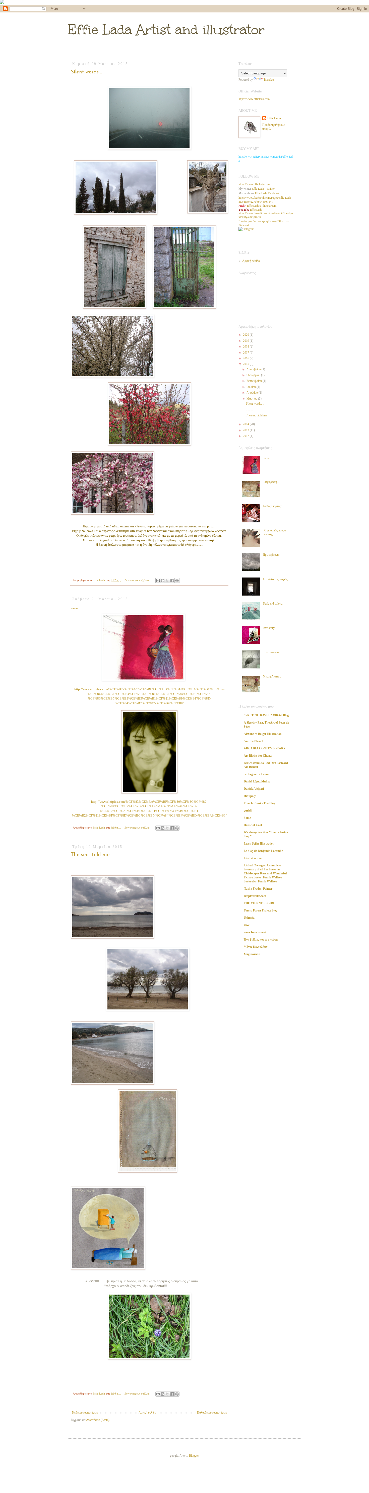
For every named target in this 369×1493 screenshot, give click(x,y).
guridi (248, 810)
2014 (246, 424)
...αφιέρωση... (271, 482)
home (247, 818)
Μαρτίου (252, 398)
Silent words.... (86, 72)
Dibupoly (250, 796)
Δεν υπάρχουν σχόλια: (137, 580)
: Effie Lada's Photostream (257, 205)
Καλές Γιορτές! (272, 506)
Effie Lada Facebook (267, 193)
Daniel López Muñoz (257, 781)
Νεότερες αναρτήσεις (85, 1412)
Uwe (247, 925)
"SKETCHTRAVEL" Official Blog (266, 715)
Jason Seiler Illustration (259, 843)
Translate (269, 79)
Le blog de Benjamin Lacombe (263, 851)
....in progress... (272, 652)
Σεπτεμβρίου (255, 381)
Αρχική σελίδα (147, 1412)
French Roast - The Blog (259, 803)
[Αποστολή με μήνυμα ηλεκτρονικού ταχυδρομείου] (157, 580)
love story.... (270, 628)
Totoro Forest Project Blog (260, 910)
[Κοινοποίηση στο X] (167, 580)
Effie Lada (274, 118)
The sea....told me (90, 854)
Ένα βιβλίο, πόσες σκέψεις (261, 939)
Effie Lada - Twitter (263, 188)
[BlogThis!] (162, 580)
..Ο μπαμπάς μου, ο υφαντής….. (274, 532)
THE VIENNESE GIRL (259, 903)
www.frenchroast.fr (256, 932)
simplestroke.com (255, 896)
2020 (246, 334)
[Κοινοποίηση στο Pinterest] (176, 580)
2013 (246, 430)
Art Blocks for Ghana (258, 755)
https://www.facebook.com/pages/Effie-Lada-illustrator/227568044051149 (265, 199)
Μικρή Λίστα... (272, 676)
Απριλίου (253, 392)
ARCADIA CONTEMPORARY (265, 748)
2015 (246, 364)
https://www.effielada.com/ (254, 99)
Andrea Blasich (254, 741)
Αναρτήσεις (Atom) (97, 1420)
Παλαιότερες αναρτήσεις (212, 1412)
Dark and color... (273, 603)
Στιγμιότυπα (252, 954)
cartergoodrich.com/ (256, 774)
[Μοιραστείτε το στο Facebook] (172, 580)
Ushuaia (249, 918)
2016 (246, 358)
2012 (246, 436)
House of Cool (253, 825)
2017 (246, 352)
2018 (246, 346)
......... (74, 607)
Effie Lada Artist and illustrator (166, 30)
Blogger (193, 1455)
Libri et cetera (253, 858)
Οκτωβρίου (254, 375)
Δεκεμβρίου (254, 369)
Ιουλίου (252, 387)
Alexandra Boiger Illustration (263, 734)
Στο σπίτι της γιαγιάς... (276, 579)
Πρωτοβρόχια (271, 554)
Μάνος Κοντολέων (255, 947)
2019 (246, 340)
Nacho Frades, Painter (258, 888)
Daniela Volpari (254, 788)
